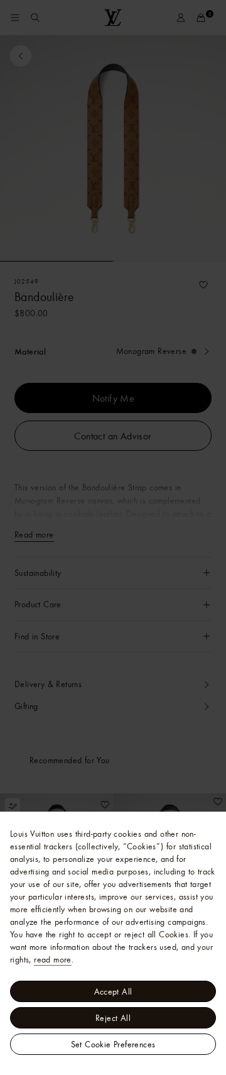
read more (53, 959)
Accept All (113, 991)
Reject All (113, 1017)
